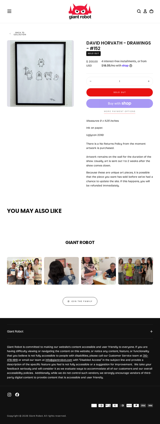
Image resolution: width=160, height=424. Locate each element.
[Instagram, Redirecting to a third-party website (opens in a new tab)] (9, 394)
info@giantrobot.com (58, 360)
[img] (94, 405)
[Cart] (151, 11)
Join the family (81, 301)
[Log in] (145, 11)
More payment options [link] (119, 111)
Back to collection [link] (20, 34)
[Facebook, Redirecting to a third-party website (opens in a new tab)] (17, 394)
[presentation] (67, 100)
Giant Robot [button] (15, 331)
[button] (9, 11)
